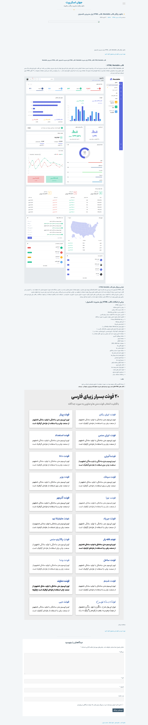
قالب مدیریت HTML (116, 17)
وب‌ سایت (121, 696)
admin (109, 17)
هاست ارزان (105, 723)
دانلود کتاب (122, 723)
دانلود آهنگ (111, 723)
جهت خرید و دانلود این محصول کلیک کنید (115, 54)
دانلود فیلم (117, 723)
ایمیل (122, 687)
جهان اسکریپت (74, 2)
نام (122, 678)
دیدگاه (121, 652)
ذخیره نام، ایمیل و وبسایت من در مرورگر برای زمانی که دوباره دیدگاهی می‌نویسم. (99, 705)
